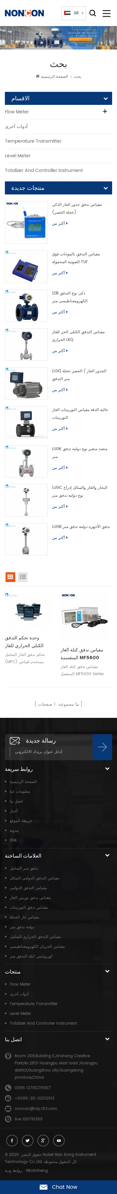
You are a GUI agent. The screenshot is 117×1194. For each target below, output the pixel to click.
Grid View (10, 577)
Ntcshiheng (37, 1171)
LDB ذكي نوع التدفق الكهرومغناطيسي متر (69, 297)
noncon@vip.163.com (36, 1109)
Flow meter (17, 112)
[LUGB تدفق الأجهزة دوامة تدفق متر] (26, 539)
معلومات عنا (20, 792)
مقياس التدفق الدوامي (28, 888)
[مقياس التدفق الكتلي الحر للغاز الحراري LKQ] (26, 345)
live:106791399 (29, 1119)
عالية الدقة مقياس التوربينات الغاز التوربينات (80, 414)
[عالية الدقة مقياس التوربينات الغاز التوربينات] (26, 422)
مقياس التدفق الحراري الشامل (35, 937)
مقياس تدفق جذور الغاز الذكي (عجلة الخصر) (77, 209)
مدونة (14, 831)
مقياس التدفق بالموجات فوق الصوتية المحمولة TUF (76, 258)
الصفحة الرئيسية (54, 77)
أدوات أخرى (16, 126)
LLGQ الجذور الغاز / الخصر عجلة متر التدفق (79, 375)
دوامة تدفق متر (22, 927)
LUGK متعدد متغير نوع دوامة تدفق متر (79, 453)
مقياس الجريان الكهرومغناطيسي (37, 947)
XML (13, 840)
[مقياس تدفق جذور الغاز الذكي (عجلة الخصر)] (26, 222)
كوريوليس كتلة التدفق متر (31, 956)
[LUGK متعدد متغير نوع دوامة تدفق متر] (26, 461)
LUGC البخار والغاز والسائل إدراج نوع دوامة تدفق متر (79, 492)
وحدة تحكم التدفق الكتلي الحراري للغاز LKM (24, 642)
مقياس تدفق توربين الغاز (30, 898)
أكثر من (58, 223)
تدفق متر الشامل (24, 868)
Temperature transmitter (33, 141)
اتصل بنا (16, 801)
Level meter (18, 156)
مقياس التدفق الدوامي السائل (34, 878)
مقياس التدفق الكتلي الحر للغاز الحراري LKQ (78, 336)
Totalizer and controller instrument (44, 170)
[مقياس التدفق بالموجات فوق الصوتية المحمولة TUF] (26, 267)
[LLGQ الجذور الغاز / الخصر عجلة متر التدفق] (26, 384)
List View (23, 577)
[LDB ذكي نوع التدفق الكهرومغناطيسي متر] (26, 306)
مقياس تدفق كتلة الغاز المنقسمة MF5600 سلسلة (81, 654)
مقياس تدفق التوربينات (29, 907)
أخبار (14, 811)
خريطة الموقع (21, 821)
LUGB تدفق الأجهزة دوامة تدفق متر (81, 527)
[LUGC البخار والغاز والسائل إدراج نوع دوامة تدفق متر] (26, 500)
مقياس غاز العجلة (24, 917)
